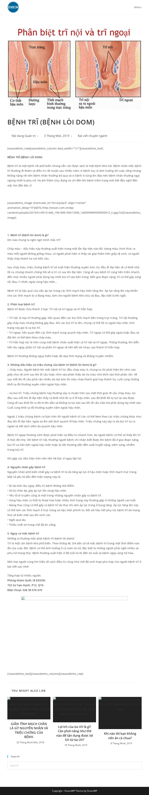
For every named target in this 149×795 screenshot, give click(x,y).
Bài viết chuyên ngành (92, 136)
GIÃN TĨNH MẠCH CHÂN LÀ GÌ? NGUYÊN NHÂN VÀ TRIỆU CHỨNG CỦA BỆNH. (29, 730)
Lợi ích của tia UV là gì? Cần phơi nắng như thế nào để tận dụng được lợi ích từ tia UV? (74, 733)
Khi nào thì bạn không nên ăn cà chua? (120, 735)
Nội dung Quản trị (24, 136)
